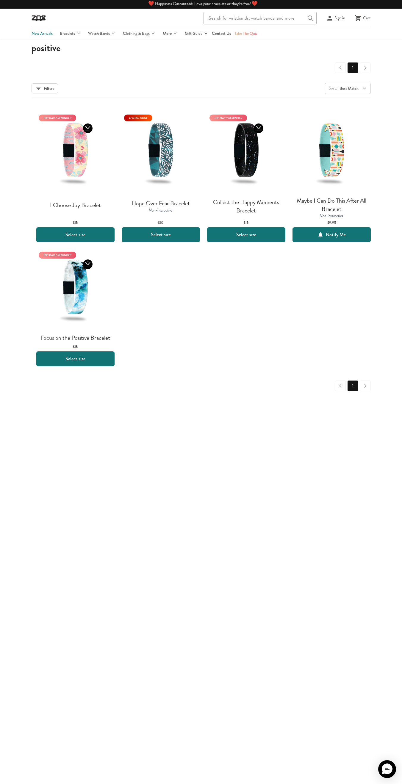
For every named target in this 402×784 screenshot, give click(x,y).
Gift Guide (193, 33)
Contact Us (221, 33)
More (167, 33)
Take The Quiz (245, 33)
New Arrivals (42, 33)
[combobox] (260, 18)
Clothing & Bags (136, 33)
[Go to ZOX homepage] (39, 18)
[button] (387, 769)
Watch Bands (99, 33)
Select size (75, 234)
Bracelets (67, 33)
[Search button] (310, 18)
